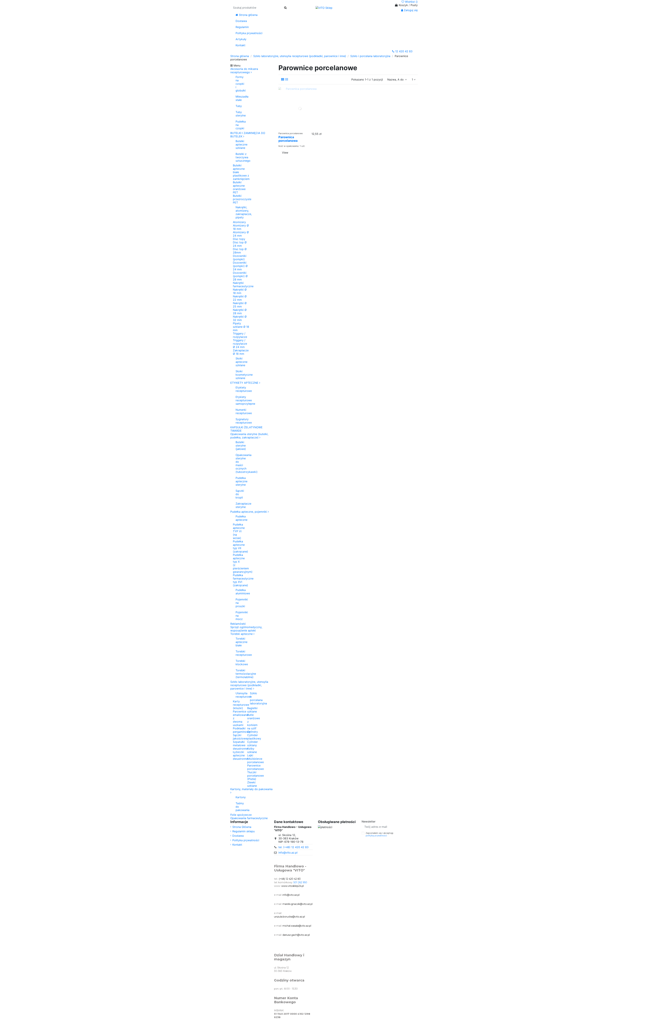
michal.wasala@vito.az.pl (296, 925)
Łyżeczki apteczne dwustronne (240, 755)
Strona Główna (241, 827)
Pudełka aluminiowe (239, 591)
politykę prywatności (376, 835)
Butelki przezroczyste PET (242, 199)
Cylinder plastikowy (254, 736)
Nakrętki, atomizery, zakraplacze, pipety (242, 212)
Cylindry (252, 731)
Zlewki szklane (252, 784)
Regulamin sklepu (243, 831)
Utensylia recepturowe (239, 695)
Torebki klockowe (239, 662)
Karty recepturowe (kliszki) (241, 705)
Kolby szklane (252, 750)
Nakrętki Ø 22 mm (240, 298)
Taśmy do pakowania (239, 807)
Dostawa (238, 835)
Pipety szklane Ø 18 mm (241, 327)
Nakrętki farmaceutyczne (243, 284)
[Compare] (301, 128)
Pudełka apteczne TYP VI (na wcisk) (239, 531)
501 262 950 (300, 882)
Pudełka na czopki (239, 125)
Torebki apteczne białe (239, 642)
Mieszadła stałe (239, 98)
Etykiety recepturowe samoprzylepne (239, 400)
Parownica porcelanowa (288, 139)
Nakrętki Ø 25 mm (240, 304)
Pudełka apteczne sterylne (241, 481)
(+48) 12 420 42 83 (290, 878)
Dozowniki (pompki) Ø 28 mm (240, 276)
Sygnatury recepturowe (239, 420)
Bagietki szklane (252, 709)
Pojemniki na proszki (239, 603)
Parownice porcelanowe (255, 767)
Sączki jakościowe (240, 736)
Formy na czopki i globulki (239, 83)
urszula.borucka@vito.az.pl (289, 916)
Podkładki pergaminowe (241, 730)
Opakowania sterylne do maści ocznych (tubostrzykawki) (241, 463)
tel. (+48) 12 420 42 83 (293, 847)
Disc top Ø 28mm (240, 250)
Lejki (250, 755)
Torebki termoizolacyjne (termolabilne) (239, 674)
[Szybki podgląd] (307, 128)
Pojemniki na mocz (239, 616)
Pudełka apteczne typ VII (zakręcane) (240, 546)
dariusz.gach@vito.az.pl (296, 934)
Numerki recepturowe (239, 411)
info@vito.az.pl (288, 852)
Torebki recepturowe (239, 653)
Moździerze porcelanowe (255, 760)
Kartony (239, 797)
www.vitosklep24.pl (292, 885)
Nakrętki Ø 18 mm (240, 291)
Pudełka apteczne (239, 518)
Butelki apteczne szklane (241, 144)
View (285, 152)
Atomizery (239, 222)
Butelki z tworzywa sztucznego (242, 157)
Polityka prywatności (245, 840)
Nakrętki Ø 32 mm (240, 318)
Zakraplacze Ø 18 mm (241, 352)
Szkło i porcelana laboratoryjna (253, 698)
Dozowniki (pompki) (239, 257)
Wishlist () (411, 1)
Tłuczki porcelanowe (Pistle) (255, 776)
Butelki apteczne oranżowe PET (239, 187)
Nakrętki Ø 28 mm (240, 311)
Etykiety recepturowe (239, 389)
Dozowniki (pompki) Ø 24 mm (240, 266)
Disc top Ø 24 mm (240, 244)
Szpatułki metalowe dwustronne (240, 745)
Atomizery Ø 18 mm (241, 227)
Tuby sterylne (239, 113)
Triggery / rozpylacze (240, 335)
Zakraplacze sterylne (241, 505)
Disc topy (239, 239)
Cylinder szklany (252, 743)
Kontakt (237, 844)
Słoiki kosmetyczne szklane (242, 375)
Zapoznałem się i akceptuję (380, 834)
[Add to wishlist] (294, 128)
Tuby (239, 106)
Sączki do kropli (240, 494)
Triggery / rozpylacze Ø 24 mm (240, 344)
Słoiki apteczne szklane (241, 362)
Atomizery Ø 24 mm (241, 234)
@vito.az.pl (306, 904)
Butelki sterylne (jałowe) (241, 445)
